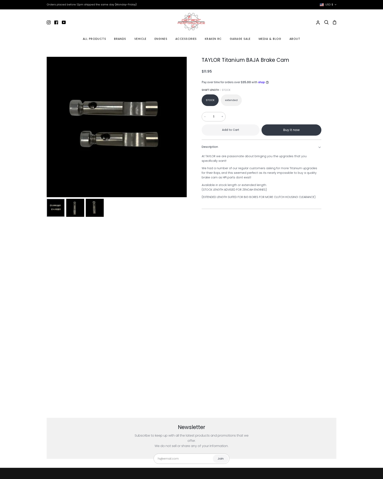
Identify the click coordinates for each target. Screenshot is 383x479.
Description (210, 147)
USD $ (329, 4)
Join (221, 459)
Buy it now (291, 130)
